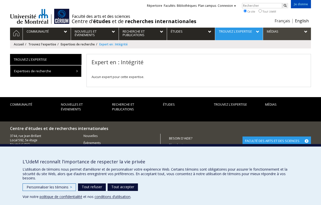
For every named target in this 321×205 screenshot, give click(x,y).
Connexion (225, 6)
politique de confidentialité (61, 196)
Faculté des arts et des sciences (101, 16)
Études (169, 104)
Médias (271, 104)
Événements (92, 143)
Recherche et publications (123, 106)
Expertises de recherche (78, 44)
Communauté (21, 104)
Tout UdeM (269, 11)
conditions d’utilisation (112, 196)
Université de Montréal (29, 16)
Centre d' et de (134, 21)
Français (282, 21)
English (302, 21)
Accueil (19, 44)
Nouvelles (91, 136)
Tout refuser (92, 186)
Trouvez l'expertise (42, 44)
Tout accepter (122, 186)
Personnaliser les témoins (49, 187)
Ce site (251, 11)
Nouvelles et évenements (72, 106)
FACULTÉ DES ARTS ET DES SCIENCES (272, 141)
